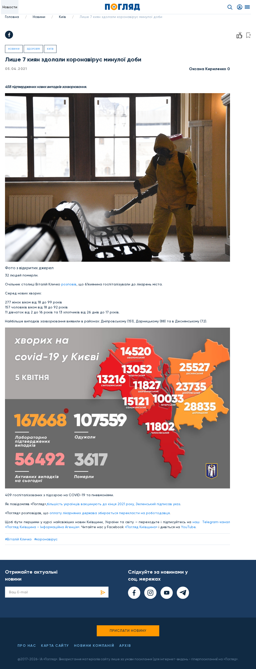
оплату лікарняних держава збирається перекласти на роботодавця (110, 513)
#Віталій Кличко (18, 539)
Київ (62, 17)
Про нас (27, 646)
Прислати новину (128, 631)
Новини (39, 17)
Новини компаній (94, 646)
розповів (68, 284)
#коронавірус (46, 539)
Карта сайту (55, 646)
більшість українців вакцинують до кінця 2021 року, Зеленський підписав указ (113, 504)
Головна (12, 17)
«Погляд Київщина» (141, 527)
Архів (125, 646)
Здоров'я (33, 48)
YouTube (188, 527)
